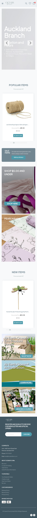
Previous (6, 42)
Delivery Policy (5, 490)
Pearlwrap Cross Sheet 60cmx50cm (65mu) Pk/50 (19, 124)
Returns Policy (5, 492)
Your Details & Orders (7, 477)
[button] (11, 143)
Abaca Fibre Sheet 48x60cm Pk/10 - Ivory (18, 311)
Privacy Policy (5, 494)
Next (30, 42)
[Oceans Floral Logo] (7, 3)
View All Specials (18, 157)
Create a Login (5, 479)
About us (4, 463)
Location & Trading (7, 465)
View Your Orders (6, 481)
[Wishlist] (30, 3)
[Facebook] (31, 515)
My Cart (4, 483)
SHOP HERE (12, 203)
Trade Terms (5, 467)
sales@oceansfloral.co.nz (11, 456)
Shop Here (10, 64)
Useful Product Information (9, 469)
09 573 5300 (8, 453)
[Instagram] (34, 515)
